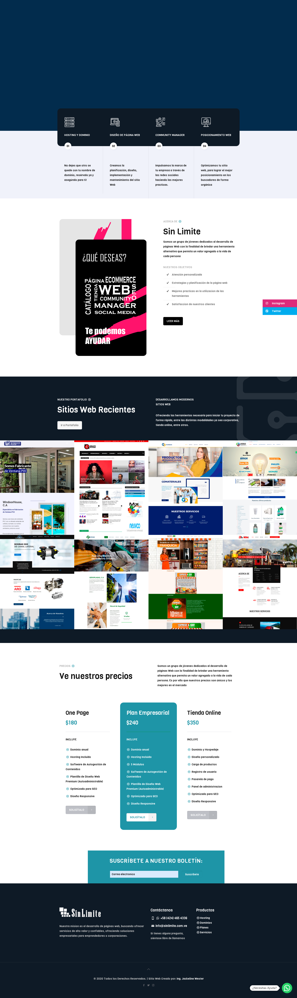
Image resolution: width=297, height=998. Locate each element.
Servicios (206, 932)
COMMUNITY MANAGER (170, 135)
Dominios (206, 923)
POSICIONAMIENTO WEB (216, 135)
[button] (280, 303)
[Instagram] (153, 985)
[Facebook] (144, 985)
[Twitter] (148, 985)
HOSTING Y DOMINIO (77, 135)
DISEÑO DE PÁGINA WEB (125, 135)
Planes (204, 927)
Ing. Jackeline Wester (190, 978)
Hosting (205, 918)
